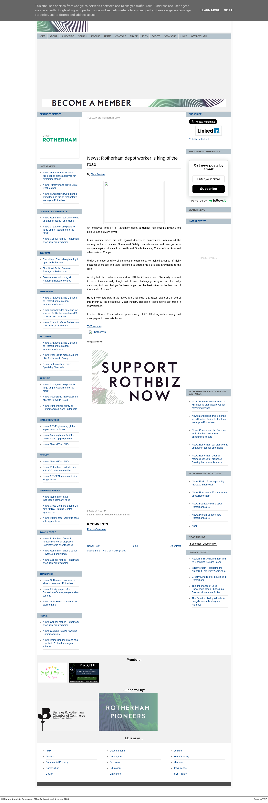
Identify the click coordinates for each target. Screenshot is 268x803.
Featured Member (50, 114)
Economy (45, 336)
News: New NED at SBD (56, 444)
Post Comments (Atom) (114, 550)
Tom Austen (98, 174)
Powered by (199, 200)
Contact (120, 36)
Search (82, 36)
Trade (134, 36)
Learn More (210, 10)
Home (42, 36)
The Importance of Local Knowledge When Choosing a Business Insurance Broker (208, 589)
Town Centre (48, 532)
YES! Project (180, 773)
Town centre (180, 768)
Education (115, 768)
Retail (43, 616)
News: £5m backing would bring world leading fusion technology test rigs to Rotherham (60, 197)
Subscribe (67, 36)
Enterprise (46, 291)
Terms (107, 36)
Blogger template (12, 799)
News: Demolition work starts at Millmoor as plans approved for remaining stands (59, 175)
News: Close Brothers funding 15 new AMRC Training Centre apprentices (60, 509)
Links (183, 36)
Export (44, 455)
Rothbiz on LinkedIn (199, 139)
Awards (50, 756)
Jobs (145, 36)
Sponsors (170, 36)
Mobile (95, 36)
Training (45, 378)
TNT (129, 514)
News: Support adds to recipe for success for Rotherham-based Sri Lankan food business (60, 313)
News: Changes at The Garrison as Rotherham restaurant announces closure (60, 301)
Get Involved (199, 36)
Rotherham (100, 331)
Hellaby (109, 514)
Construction (52, 768)
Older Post (175, 546)
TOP (264, 799)
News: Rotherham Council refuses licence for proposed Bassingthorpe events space (58, 541)
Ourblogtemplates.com (51, 799)
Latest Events (197, 221)
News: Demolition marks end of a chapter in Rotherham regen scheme (60, 643)
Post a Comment (96, 529)
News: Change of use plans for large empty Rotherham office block (59, 229)
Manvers (178, 762)
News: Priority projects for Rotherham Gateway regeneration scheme (61, 592)
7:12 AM (102, 510)
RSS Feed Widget (209, 258)
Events (156, 36)
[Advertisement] (134, 69)
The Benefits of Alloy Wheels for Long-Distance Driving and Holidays (208, 601)
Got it (229, 10)
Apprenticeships (50, 490)
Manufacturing (49, 420)
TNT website (94, 326)
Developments (117, 750)
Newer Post (93, 546)
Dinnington (116, 756)
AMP (48, 750)
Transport (46, 574)
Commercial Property (53, 211)
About (53, 36)
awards (99, 514)
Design (49, 773)
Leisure (178, 750)
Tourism (45, 253)
